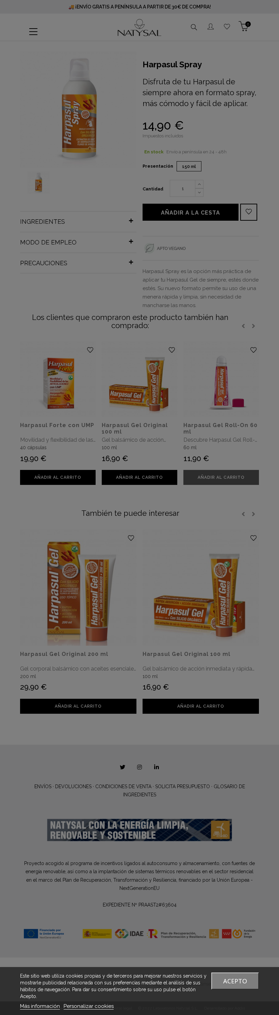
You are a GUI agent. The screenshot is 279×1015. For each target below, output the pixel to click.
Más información (40, 1006)
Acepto (235, 981)
